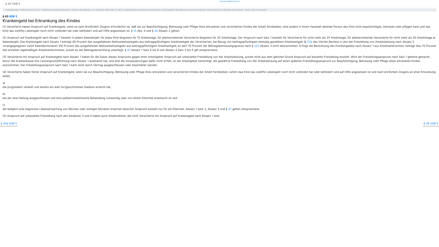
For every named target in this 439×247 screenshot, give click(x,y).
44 (156, 30)
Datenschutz (234, 1)
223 (256, 46)
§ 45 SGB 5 (12, 3)
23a (309, 41)
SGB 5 (13, 16)
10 (134, 30)
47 (128, 50)
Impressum (224, 1)
